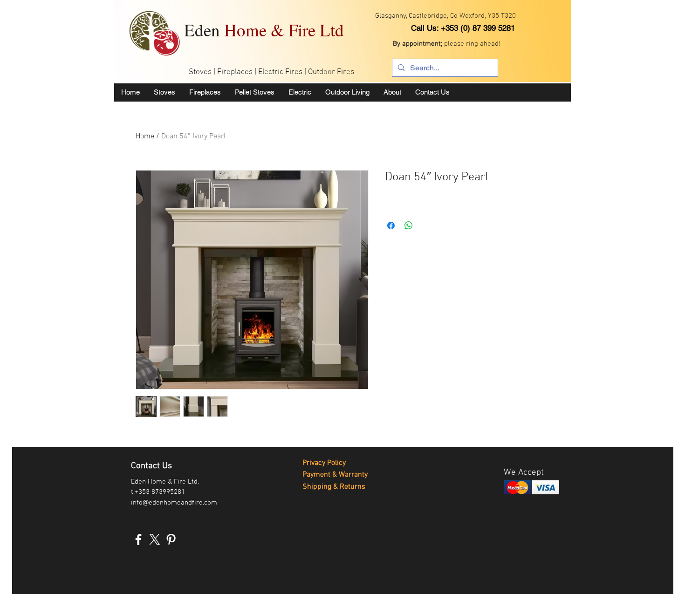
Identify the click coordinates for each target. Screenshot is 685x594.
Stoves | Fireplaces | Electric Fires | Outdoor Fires (271, 72)
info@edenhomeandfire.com (174, 502)
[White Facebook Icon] (138, 539)
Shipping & (321, 487)
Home (145, 136)
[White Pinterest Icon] (171, 539)
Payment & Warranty (335, 474)
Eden (264, 29)
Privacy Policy (324, 463)
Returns (352, 487)
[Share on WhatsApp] (408, 225)
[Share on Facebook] (391, 225)
